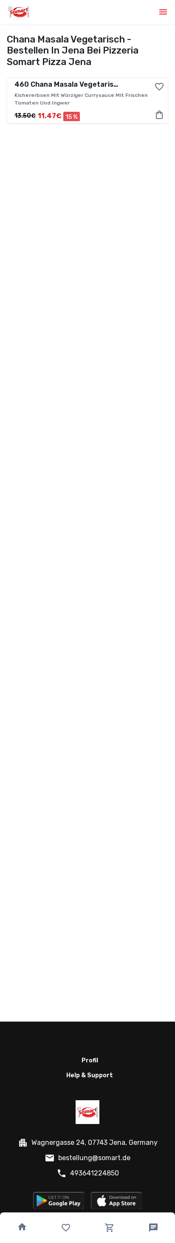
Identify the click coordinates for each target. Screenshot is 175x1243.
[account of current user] (163, 12)
